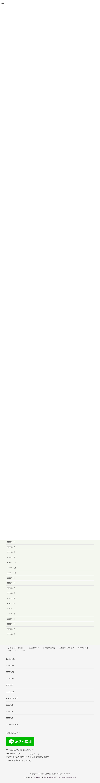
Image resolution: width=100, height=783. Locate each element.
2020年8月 (11, 603)
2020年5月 (11, 619)
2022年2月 (11, 552)
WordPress (36, 777)
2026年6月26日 (13, 725)
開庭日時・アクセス (66, 648)
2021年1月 (11, 593)
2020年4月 (11, 624)
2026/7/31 (10, 692)
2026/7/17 (10, 705)
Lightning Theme (49, 777)
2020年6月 (11, 614)
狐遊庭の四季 (34, 648)
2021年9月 (11, 578)
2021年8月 (11, 583)
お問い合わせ (83, 648)
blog (9, 651)
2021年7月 (11, 588)
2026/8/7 (9, 685)
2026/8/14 (10, 679)
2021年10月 (11, 573)
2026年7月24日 (12, 698)
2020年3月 (11, 629)
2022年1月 (11, 557)
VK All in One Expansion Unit (66, 777)
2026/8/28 (10, 665)
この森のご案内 (49, 648)
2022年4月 (11, 542)
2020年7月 (11, 609)
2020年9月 (11, 598)
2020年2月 (11, 634)
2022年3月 (11, 547)
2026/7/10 (10, 711)
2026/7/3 (9, 718)
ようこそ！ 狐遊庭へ (16, 648)
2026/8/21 (10, 672)
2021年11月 (11, 568)
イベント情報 (20, 651)
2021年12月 (11, 562)
